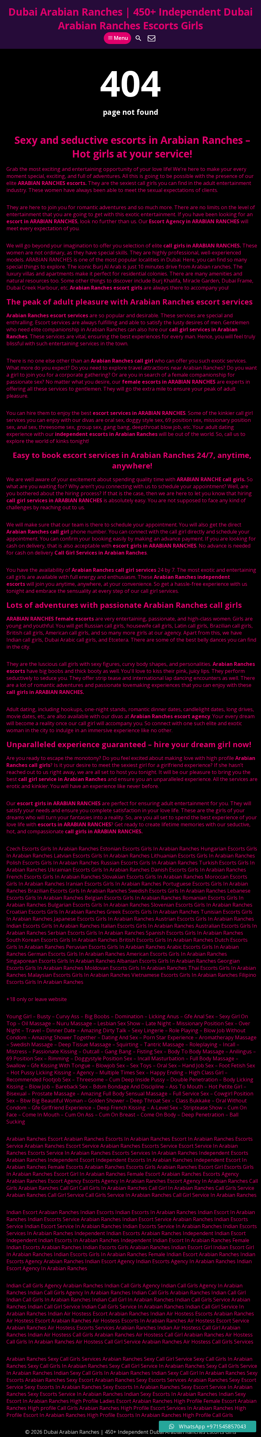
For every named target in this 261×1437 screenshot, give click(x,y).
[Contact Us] (151, 38)
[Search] (138, 38)
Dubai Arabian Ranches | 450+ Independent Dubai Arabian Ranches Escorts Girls (130, 18)
